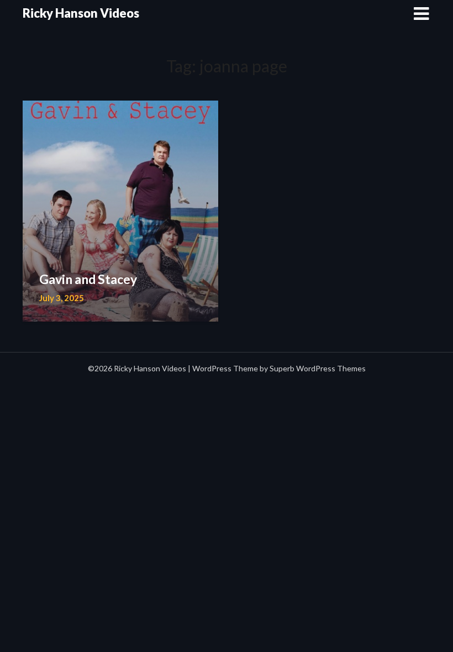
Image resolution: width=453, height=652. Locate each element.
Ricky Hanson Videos (81, 13)
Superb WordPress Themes (318, 368)
